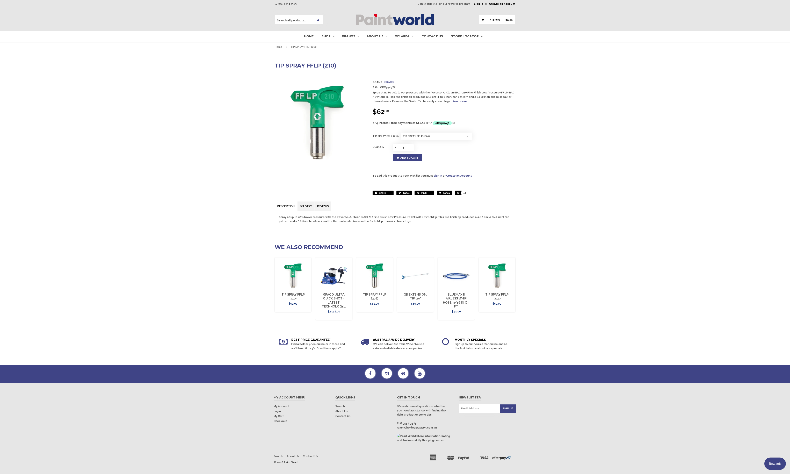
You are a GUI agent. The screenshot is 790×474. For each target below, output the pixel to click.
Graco (389, 82)
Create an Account (502, 3)
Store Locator (465, 36)
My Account (281, 406)
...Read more (459, 101)
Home (309, 36)
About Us (375, 36)
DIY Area (402, 36)
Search (340, 406)
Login (277, 411)
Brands (348, 36)
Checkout (280, 421)
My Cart (279, 416)
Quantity (378, 146)
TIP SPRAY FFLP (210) (386, 136)
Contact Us (432, 36)
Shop (326, 36)
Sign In (478, 3)
